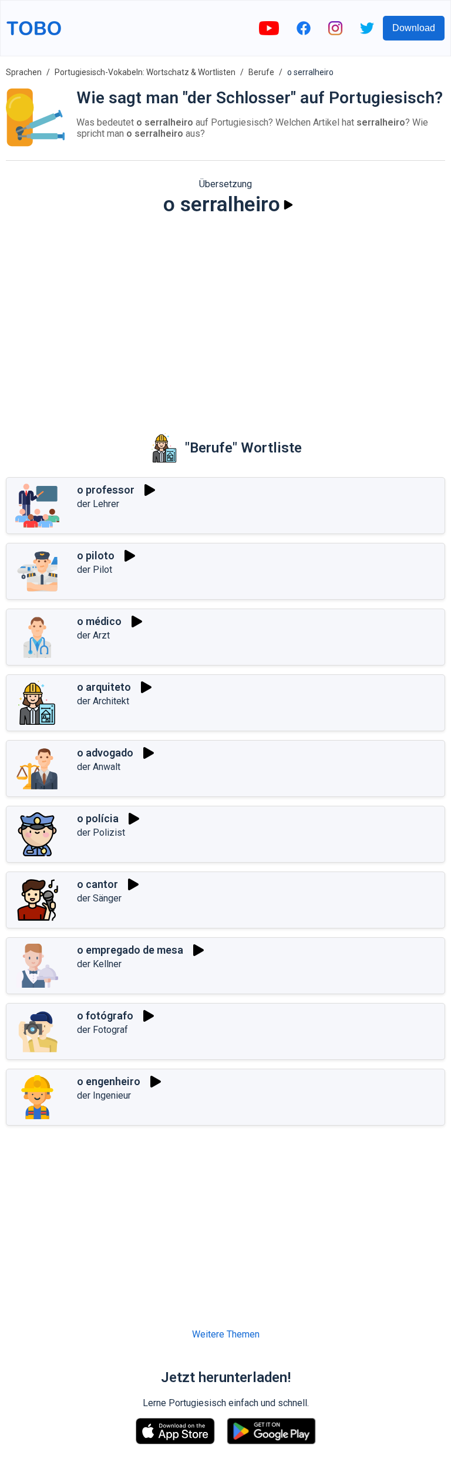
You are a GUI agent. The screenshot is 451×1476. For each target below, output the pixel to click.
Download (413, 28)
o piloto (96, 555)
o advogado (105, 753)
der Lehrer (98, 503)
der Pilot (94, 569)
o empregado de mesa (130, 950)
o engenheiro (108, 1081)
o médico (99, 621)
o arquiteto (104, 687)
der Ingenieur (104, 1095)
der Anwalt (98, 766)
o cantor (97, 884)
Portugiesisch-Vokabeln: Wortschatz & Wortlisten (145, 72)
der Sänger (99, 898)
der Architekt (103, 701)
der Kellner (99, 964)
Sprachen (24, 72)
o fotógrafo (105, 1015)
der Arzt (93, 635)
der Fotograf (102, 1029)
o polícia (98, 818)
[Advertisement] (225, 316)
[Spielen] (288, 205)
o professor (105, 490)
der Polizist (101, 832)
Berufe (261, 72)
